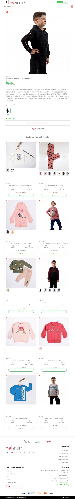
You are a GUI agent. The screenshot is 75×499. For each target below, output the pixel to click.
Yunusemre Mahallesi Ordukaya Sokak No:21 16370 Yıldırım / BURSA (54, 471)
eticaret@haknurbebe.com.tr (59, 481)
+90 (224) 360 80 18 (62, 475)
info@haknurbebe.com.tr (61, 478)
